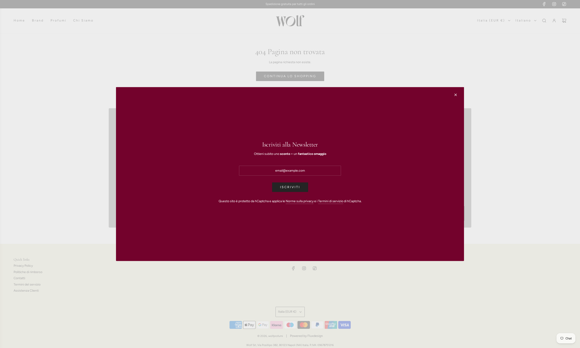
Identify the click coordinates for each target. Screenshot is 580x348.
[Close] (456, 95)
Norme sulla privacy (300, 201)
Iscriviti (290, 187)
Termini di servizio (330, 201)
